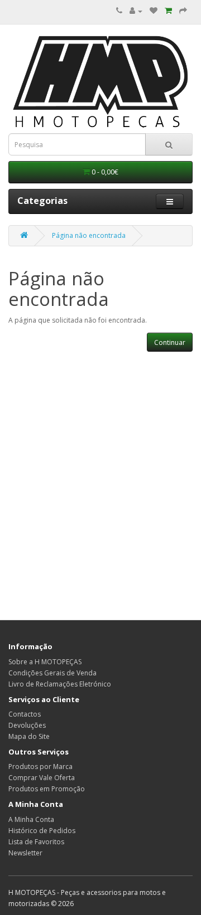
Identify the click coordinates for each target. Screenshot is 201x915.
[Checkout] (183, 11)
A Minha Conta (31, 819)
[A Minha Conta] (136, 11)
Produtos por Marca (40, 766)
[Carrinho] (168, 11)
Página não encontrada (89, 235)
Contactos (24, 714)
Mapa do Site (29, 736)
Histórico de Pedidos (41, 830)
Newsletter (25, 853)
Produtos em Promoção (46, 789)
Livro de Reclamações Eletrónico (59, 684)
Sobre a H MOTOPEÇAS (45, 661)
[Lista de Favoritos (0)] (153, 11)
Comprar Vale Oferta (41, 777)
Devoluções (27, 725)
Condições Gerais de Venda (52, 673)
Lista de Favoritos (36, 841)
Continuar (169, 342)
